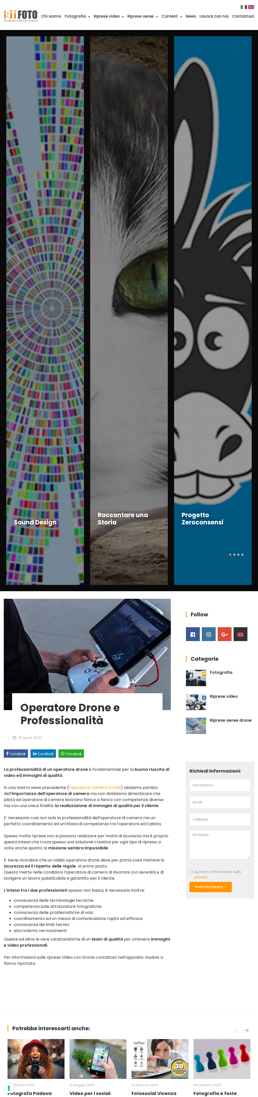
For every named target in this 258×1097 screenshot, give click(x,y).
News (191, 16)
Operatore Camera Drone (95, 787)
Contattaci (243, 16)
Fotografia (76, 16)
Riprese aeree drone (231, 720)
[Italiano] (244, 7)
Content (170, 16)
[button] (230, 554)
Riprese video (107, 16)
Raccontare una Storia (123, 518)
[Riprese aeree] (196, 726)
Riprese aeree (141, 16)
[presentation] (11, 310)
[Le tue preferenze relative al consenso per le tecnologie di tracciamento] (9, 1088)
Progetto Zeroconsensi (202, 518)
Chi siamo (51, 16)
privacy (201, 877)
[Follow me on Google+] (225, 634)
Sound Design (35, 522)
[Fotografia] (196, 678)
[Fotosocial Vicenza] (160, 1059)
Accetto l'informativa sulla (218, 874)
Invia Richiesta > (210, 887)
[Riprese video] (196, 702)
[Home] (21, 16)
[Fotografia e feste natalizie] (222, 1059)
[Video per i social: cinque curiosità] (98, 1059)
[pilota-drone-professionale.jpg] (87, 654)
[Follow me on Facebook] (193, 634)
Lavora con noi (214, 16)
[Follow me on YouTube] (240, 634)
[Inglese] (251, 7)
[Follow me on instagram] (209, 634)
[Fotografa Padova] (36, 1059)
